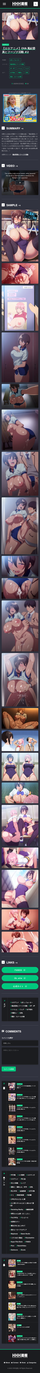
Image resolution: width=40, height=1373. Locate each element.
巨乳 (27, 72)
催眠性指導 (29, 1209)
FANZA (28, 1242)
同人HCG (14, 1191)
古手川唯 (32, 1191)
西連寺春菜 (20, 1195)
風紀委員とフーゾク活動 (17, 64)
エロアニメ (5, 45)
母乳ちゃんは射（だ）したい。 (21, 1213)
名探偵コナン (15, 1222)
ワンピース (24, 1217)
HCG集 (13, 1175)
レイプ (23, 1183)
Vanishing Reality (17, 1209)
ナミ (12, 1195)
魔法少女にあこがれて (18, 1226)
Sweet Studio (25, 1234)
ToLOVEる (14, 1217)
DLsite (23, 1250)
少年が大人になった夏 (18, 1199)
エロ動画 (21, 1175)
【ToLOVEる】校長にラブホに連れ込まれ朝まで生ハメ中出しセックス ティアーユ (26, 1306)
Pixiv (12, 1246)
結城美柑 (23, 1191)
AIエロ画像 (14, 1183)
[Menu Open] (4, 4)
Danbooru (14, 1250)
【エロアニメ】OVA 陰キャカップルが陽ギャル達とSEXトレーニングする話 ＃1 (26, 1097)
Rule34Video (21, 1246)
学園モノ (20, 72)
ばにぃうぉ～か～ (15, 60)
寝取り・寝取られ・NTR (19, 1187)
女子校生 (12, 72)
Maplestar (14, 1234)
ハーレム (19, 68)
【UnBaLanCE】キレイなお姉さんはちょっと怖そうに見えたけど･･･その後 (26, 1274)
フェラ (27, 68)
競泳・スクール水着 (15, 77)
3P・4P (12, 68)
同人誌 (23, 1179)
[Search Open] (36, 4)
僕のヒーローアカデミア (19, 1230)
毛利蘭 (29, 1195)
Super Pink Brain (17, 1242)
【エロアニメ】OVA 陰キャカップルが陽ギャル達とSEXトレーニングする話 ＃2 (26, 1119)
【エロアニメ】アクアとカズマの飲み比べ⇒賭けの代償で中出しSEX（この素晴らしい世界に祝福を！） (26, 1339)
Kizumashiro (30, 1238)
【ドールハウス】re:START (23, 1327)
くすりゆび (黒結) (16, 1238)
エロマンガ (31, 1175)
